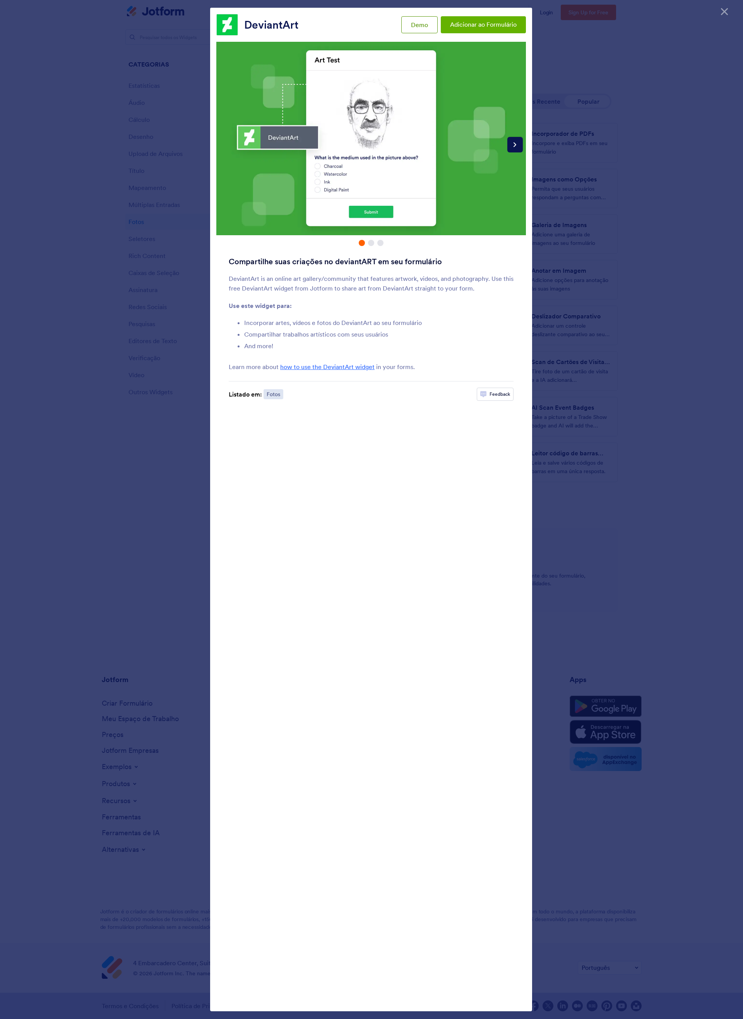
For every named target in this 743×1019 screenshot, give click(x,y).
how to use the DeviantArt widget (327, 367)
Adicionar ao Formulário (483, 24)
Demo (419, 25)
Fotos (273, 394)
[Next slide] (515, 144)
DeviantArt (271, 25)
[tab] (362, 243)
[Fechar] (724, 11)
